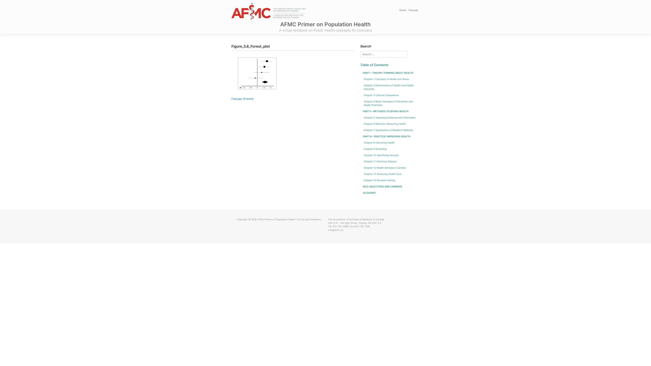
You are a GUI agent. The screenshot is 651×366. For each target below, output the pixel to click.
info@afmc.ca (335, 230)
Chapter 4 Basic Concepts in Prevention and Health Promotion (388, 103)
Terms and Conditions (309, 219)
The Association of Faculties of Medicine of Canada (356, 219)
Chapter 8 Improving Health (379, 142)
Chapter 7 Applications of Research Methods (388, 130)
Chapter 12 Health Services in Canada (385, 167)
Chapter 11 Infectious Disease (380, 161)
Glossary (369, 192)
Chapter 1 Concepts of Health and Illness (386, 79)
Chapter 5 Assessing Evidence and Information (390, 117)
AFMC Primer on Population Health (276, 219)
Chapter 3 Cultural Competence (381, 95)
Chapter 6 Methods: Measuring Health (385, 123)
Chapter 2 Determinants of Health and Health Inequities (388, 87)
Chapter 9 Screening (375, 148)
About (402, 10)
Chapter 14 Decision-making (379, 180)
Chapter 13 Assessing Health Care (382, 173)
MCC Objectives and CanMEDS (382, 186)
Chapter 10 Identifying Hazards (381, 155)
